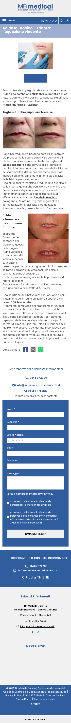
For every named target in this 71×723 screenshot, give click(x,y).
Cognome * (13, 421)
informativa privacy (41, 493)
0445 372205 (38, 377)
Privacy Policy (13, 695)
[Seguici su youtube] (38, 632)
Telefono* (12, 460)
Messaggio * (13, 473)
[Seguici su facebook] (32, 632)
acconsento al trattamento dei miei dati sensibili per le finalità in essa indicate (31, 503)
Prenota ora (35, 78)
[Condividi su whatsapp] (40, 350)
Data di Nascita (15, 434)
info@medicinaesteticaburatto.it (38, 385)
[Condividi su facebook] (26, 350)
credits (35, 704)
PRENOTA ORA (48, 20)
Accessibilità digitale (44, 699)
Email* (10, 447)
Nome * (11, 409)
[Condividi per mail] (33, 350)
